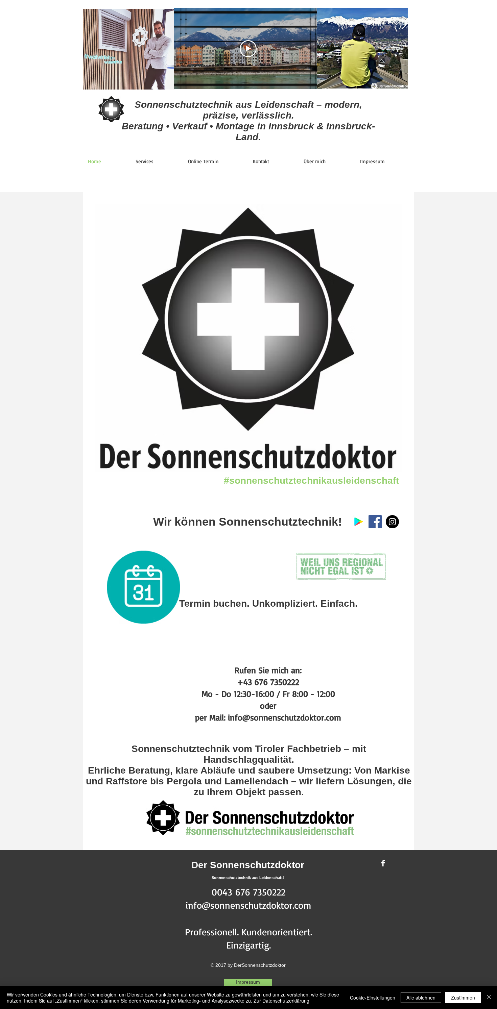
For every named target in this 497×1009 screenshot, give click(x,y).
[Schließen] (489, 997)
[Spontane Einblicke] (392, 521)
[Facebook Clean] (383, 863)
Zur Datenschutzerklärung (281, 1000)
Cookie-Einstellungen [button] (372, 997)
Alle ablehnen (420, 997)
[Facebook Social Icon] (375, 521)
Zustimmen (463, 997)
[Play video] (248, 48)
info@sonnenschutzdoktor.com (248, 905)
